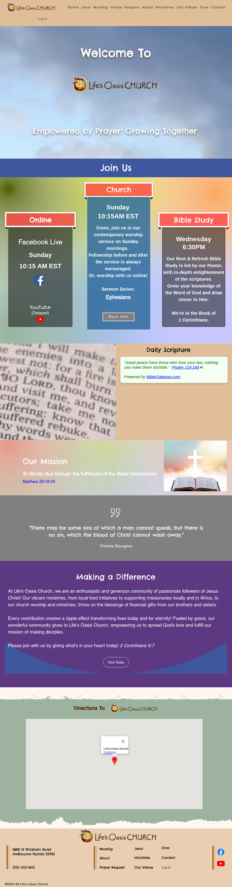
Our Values (143, 867)
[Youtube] (40, 319)
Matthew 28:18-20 (39, 481)
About (104, 858)
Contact (168, 857)
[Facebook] (220, 852)
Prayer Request (112, 867)
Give (165, 848)
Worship (106, 849)
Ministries (142, 857)
